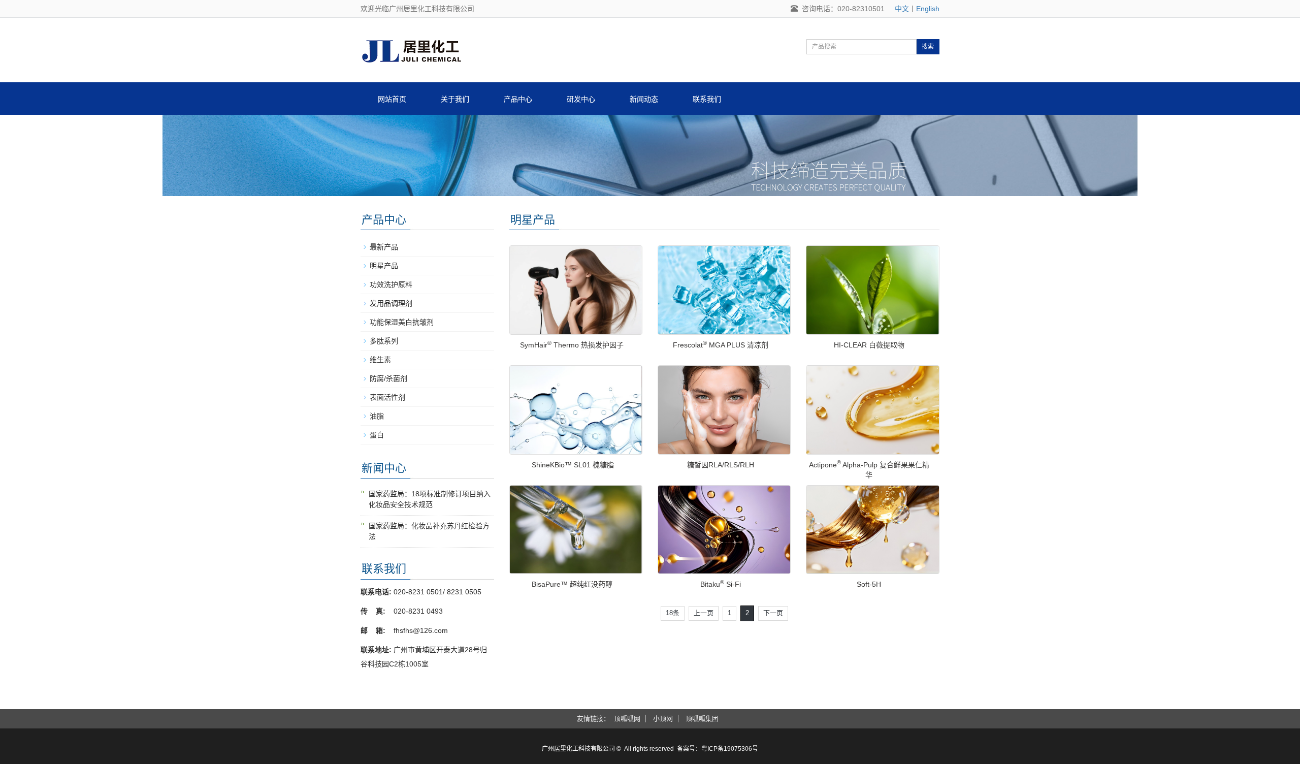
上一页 (703, 613)
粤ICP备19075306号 (729, 748)
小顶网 (663, 718)
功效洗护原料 (391, 284)
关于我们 (455, 99)
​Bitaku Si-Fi (720, 584)
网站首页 (392, 99)
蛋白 (377, 435)
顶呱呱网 (627, 718)
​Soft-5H (869, 584)
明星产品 (384, 266)
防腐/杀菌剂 (388, 378)
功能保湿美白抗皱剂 (402, 322)
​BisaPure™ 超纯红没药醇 (572, 584)
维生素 (380, 360)
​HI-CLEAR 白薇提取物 (869, 345)
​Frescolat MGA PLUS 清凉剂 (720, 345)
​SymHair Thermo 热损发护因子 (572, 345)
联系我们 (707, 99)
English (927, 9)
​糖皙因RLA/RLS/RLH (720, 465)
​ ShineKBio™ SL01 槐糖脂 (572, 465)
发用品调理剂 (391, 303)
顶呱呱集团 (702, 718)
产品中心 (518, 99)
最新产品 (384, 247)
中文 (902, 9)
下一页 (773, 613)
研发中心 (581, 99)
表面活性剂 (387, 397)
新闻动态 (644, 99)
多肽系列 (384, 341)
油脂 (377, 416)
